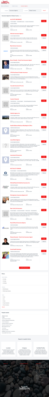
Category (6, 10)
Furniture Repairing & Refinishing (8, 320)
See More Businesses (24, 267)
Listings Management (39, 371)
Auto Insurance (6, 304)
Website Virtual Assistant (40, 369)
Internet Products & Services (7, 323)
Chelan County (15, 5)
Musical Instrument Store (7, 325)
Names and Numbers (5, 5)
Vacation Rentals (5, 329)
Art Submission (22, 366)
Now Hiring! (5, 366)
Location (26, 10)
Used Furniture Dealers (6, 318)
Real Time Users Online (40, 382)
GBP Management (39, 372)
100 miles (5, 283)
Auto (4, 296)
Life (4, 298)
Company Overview (6, 365)
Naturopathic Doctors (6, 326)
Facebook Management (40, 379)
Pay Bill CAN (22, 369)
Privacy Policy (21, 394)
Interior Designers (5, 321)
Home (4, 300)
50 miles (4, 281)
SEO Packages (38, 375)
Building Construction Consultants (8, 331)
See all (3, 307)
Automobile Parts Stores (6, 332)
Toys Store (4, 328)
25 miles (4, 279)
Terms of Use (27, 394)
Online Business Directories (40, 366)
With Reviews (5, 289)
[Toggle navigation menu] (47, 2)
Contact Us (5, 368)
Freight (3, 317)
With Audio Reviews (7, 291)
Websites (37, 368)
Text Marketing (38, 381)
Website (44, 38)
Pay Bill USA (21, 368)
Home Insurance (6, 302)
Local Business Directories (40, 365)
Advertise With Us (23, 365)
